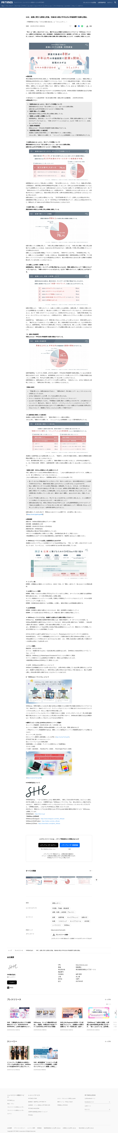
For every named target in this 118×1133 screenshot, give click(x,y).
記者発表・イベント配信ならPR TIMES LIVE (39, 1105)
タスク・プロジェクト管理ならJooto (66, 1098)
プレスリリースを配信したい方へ (15, 1110)
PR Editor (30, 1115)
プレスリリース (19, 950)
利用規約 (39, 1128)
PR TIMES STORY (32, 1098)
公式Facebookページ (90, 1098)
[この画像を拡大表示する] (34, 880)
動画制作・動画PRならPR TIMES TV (37, 1102)
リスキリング (62, 921)
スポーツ (80, 6)
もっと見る (108, 999)
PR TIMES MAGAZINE (33, 1108)
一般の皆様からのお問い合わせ (86, 1128)
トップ (10, 950)
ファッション (48, 6)
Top (2, 6)
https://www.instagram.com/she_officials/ (52, 818)
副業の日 (84, 917)
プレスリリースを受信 (89, 2)
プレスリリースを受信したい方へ (15, 1107)
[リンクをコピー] (90, 26)
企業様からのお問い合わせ (69, 1128)
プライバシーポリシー (19, 1128)
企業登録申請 (102, 2)
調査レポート (56, 903)
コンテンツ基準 (31, 1128)
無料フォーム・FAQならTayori (65, 1102)
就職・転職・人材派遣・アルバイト (63, 912)
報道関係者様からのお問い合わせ (52, 1128)
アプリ (24, 6)
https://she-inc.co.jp (81, 965)
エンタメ (30, 6)
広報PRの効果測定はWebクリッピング (37, 1111)
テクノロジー (9, 6)
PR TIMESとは (10, 1100)
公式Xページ (88, 1106)
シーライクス (56, 925)
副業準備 (61, 917)
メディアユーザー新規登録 (69, 845)
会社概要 (9, 1128)
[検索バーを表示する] (115, 2)
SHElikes (67, 925)
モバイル (17, 6)
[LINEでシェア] (82, 26)
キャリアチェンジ (72, 917)
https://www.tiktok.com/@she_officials (49, 823)
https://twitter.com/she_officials (51, 821)
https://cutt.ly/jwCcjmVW (35, 514)
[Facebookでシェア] (78, 26)
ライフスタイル (58, 6)
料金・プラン (10, 1103)
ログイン (110, 2)
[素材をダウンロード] (87, 26)
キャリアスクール (75, 921)
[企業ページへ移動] (13, 967)
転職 (53, 921)
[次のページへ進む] (96, 880)
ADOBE (86, 921)
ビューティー (39, 6)
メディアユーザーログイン (48, 845)
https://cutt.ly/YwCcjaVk (62, 737)
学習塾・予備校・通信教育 (60, 908)
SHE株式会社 (29, 950)
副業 (53, 917)
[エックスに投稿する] (75, 26)
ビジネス (67, 6)
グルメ (74, 6)
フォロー (12, 982)
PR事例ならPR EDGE (62, 1105)
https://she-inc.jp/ (40, 814)
